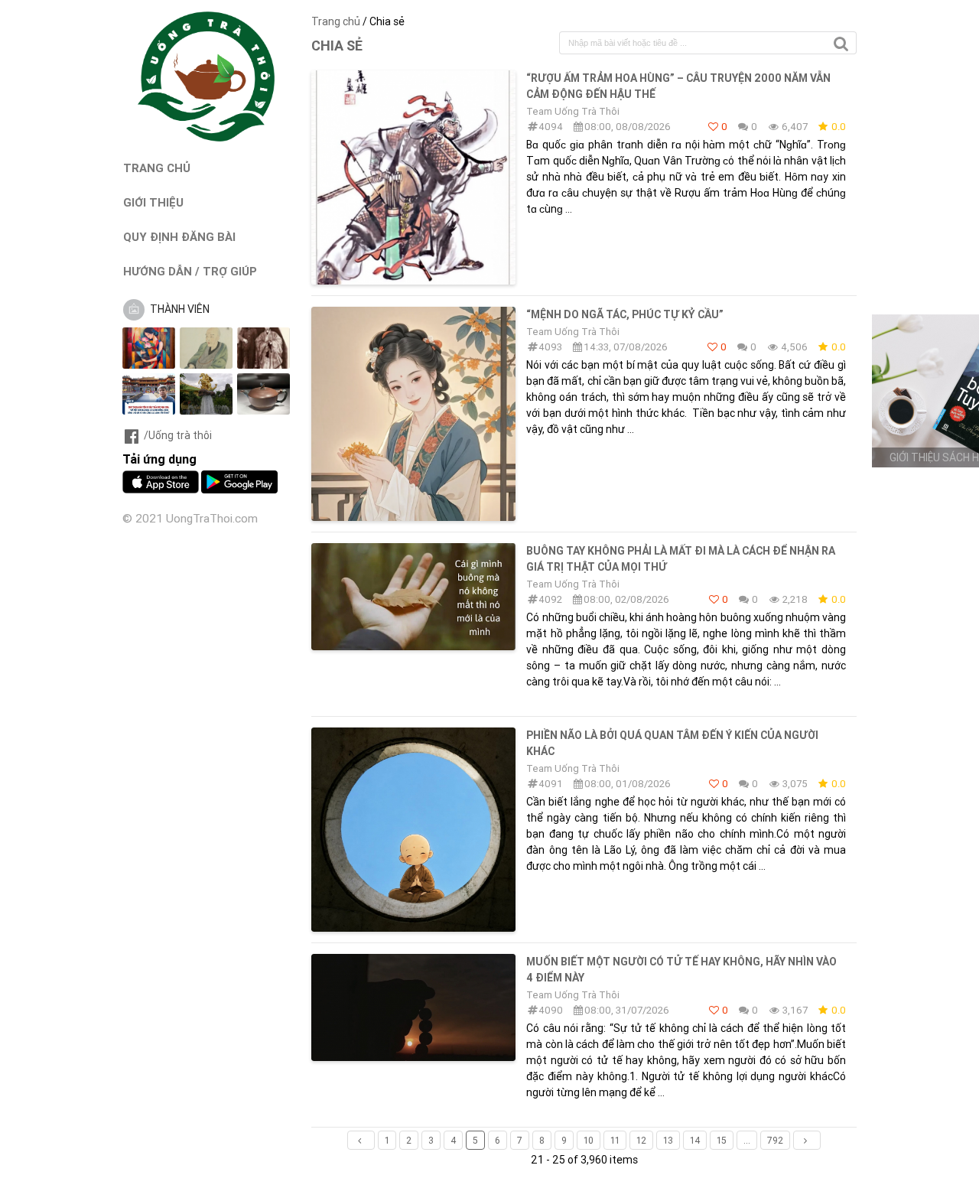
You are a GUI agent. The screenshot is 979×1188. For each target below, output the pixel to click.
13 (668, 1140)
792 (775, 1140)
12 (641, 1140)
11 (615, 1140)
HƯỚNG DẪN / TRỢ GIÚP (190, 271)
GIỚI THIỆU (153, 202)
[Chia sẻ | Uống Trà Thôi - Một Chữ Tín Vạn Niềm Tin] (206, 138)
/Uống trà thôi (178, 435)
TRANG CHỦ (156, 168)
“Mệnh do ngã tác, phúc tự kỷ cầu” (625, 314)
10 (589, 1140)
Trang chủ (335, 21)
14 (695, 1140)
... (746, 1140)
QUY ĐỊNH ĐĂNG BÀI (179, 236)
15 (722, 1140)
